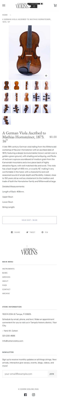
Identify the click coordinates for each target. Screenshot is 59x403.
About (5, 281)
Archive (6, 293)
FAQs (4, 285)
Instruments (8, 269)
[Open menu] (6, 5)
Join (52, 374)
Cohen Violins (27, 389)
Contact (6, 289)
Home (5, 15)
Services (6, 277)
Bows (4, 273)
